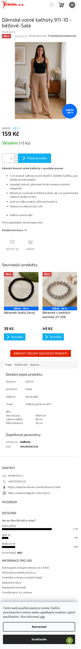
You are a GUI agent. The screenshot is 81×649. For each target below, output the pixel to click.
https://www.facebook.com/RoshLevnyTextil (34, 487)
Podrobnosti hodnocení (62, 36)
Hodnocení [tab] (21, 365)
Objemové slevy (11, 583)
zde (42, 617)
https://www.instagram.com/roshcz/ (29, 493)
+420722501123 (17, 482)
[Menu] (72, 5)
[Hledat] (51, 5)
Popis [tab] (8, 365)
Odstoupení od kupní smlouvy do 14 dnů (25, 568)
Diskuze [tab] (34, 365)
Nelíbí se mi (8, 544)
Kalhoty (25, 442)
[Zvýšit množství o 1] (16, 156)
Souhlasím (39, 639)
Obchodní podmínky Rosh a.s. (19, 573)
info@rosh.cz (15, 476)
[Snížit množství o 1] (16, 160)
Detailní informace (12, 230)
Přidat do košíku (37, 158)
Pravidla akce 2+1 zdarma (17, 593)
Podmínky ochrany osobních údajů (22, 578)
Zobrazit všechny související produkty (40, 353)
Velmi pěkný (9, 526)
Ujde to (6, 535)
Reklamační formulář (14, 588)
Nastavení (39, 627)
